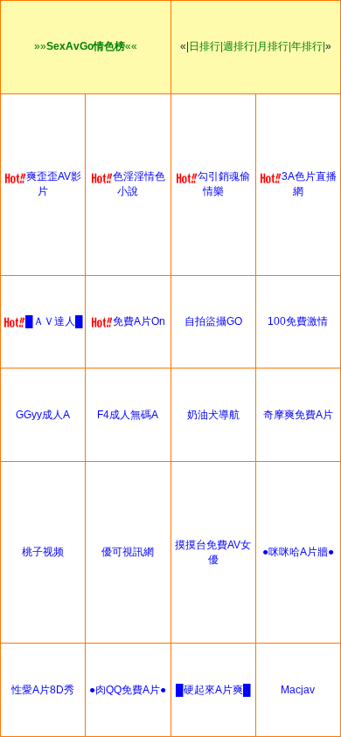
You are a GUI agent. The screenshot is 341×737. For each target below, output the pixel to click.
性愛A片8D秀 (42, 690)
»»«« (85, 46)
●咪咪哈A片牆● (298, 552)
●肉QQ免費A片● (127, 690)
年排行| (308, 46)
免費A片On (139, 321)
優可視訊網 (127, 552)
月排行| (274, 46)
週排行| (240, 46)
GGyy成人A (43, 415)
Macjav (298, 690)
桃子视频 (43, 552)
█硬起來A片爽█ (213, 690)
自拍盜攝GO (213, 321)
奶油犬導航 (213, 415)
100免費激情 (298, 321)
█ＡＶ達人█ (54, 321)
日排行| (206, 46)
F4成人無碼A (127, 415)
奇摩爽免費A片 (298, 415)
